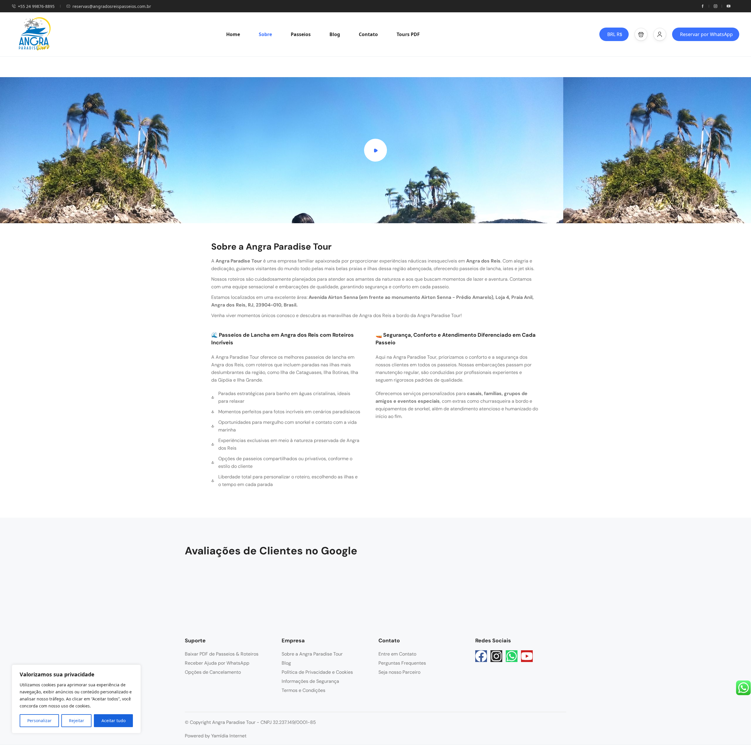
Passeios (301, 34)
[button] (641, 34)
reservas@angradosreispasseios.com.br (111, 6)
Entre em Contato (397, 654)
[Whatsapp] (511, 656)
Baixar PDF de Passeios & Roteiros (221, 654)
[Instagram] (496, 656)
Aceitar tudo (114, 720)
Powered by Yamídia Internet (215, 736)
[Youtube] (527, 656)
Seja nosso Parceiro (399, 672)
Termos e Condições (303, 690)
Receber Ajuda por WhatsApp (217, 663)
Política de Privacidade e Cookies (317, 672)
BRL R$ (614, 34)
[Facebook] (481, 656)
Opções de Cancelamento (213, 672)
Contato (368, 34)
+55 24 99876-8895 (36, 6)
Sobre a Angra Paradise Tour (312, 654)
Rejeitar (76, 720)
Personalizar (39, 720)
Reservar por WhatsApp (706, 34)
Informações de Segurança (310, 681)
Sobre (265, 34)
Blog (334, 34)
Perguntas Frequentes (402, 663)
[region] (76, 699)
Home (233, 34)
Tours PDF (408, 34)
